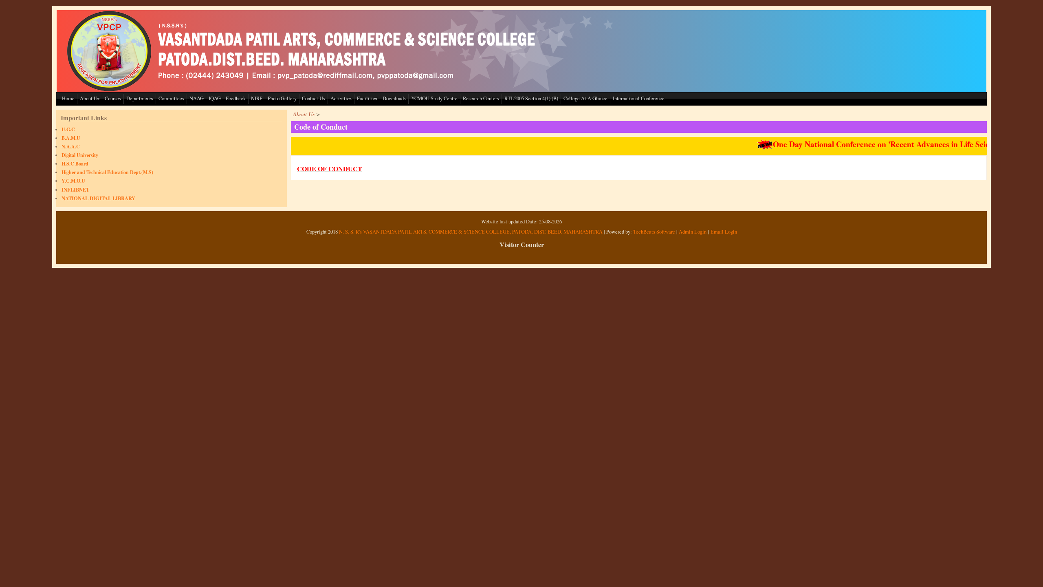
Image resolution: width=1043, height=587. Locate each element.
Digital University (80, 155)
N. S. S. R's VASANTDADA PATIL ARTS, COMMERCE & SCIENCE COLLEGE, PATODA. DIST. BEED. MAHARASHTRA (471, 231)
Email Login (724, 231)
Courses (113, 98)
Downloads (394, 98)
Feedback (236, 98)
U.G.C (68, 129)
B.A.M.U (71, 138)
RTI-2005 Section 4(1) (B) (531, 98)
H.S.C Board (75, 163)
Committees (171, 98)
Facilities (367, 98)
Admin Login (692, 231)
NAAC (196, 98)
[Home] (303, 89)
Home (68, 98)
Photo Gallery (282, 98)
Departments (139, 98)
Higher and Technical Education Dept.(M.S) (107, 172)
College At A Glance (585, 98)
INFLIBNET (75, 189)
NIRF (256, 98)
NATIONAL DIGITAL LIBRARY (98, 198)
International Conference (639, 98)
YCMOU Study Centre (434, 98)
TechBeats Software (654, 231)
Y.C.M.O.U (73, 180)
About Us (89, 98)
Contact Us (313, 98)
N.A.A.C (71, 146)
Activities (341, 98)
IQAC (214, 98)
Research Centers (481, 98)
